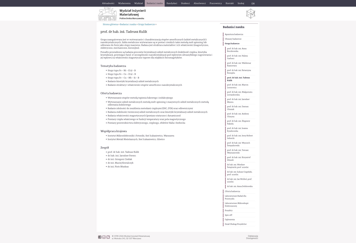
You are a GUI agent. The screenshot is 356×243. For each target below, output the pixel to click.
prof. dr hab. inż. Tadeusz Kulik (238, 79)
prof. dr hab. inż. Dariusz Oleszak (238, 108)
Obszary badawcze (233, 39)
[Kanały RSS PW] (108, 238)
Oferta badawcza (232, 191)
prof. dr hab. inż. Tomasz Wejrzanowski (238, 151)
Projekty (229, 210)
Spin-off (228, 215)
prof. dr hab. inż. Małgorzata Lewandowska (239, 93)
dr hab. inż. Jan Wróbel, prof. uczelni (239, 180)
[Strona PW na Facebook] (100, 238)
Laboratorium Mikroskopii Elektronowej (236, 204)
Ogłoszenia (230, 219)
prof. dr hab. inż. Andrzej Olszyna (238, 115)
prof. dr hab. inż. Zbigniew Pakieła (238, 122)
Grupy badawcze (232, 43)
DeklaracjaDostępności (252, 237)
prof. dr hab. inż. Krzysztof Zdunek (239, 158)
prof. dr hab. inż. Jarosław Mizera (238, 100)
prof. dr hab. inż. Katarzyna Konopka (239, 71)
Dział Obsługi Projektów (236, 224)
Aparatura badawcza (234, 34)
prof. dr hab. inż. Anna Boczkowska (236, 50)
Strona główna (110, 24)
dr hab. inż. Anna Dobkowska (240, 186)
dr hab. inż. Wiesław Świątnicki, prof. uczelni (237, 166)
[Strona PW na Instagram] (104, 238)
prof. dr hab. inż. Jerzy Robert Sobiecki (240, 137)
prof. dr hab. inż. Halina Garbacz (237, 57)
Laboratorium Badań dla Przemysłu (235, 197)
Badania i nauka (233, 27)
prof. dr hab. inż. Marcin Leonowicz (237, 86)
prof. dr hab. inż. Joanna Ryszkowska (237, 129)
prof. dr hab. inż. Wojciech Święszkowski (238, 144)
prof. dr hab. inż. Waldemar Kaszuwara (239, 64)
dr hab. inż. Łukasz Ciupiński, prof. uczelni (239, 173)
